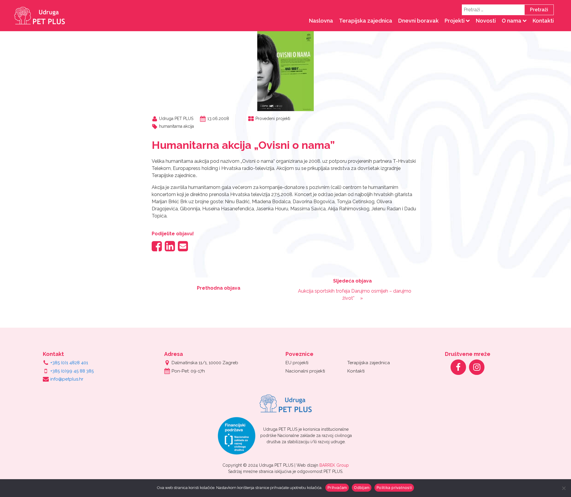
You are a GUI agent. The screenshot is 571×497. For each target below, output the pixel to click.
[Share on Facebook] (157, 246)
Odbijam (361, 487)
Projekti (455, 21)
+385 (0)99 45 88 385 (72, 371)
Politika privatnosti (394, 487)
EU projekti (297, 362)
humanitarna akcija (176, 126)
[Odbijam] (564, 488)
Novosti (486, 21)
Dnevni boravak (418, 21)
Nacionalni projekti (305, 371)
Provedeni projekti (272, 118)
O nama (511, 21)
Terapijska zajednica (365, 21)
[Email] (183, 246)
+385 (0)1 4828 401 (69, 362)
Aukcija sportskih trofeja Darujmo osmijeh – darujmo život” (354, 294)
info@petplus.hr (66, 379)
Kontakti (543, 21)
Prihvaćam (337, 487)
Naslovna (321, 21)
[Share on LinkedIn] (170, 246)
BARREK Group (334, 465)
